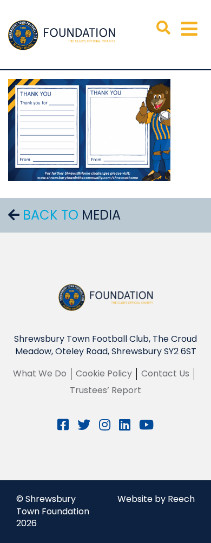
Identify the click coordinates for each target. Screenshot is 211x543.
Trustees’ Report (105, 390)
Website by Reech (156, 499)
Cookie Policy (104, 373)
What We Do (40, 373)
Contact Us (165, 373)
